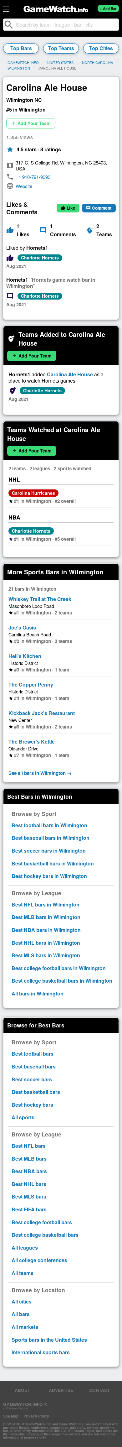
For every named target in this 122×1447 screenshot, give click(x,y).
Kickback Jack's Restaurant (41, 713)
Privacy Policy (36, 1416)
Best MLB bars (29, 1158)
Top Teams (61, 48)
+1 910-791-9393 (33, 177)
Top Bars (21, 48)
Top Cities (101, 48)
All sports (23, 1117)
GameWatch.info (23, 62)
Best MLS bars (29, 1196)
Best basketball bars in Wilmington (53, 863)
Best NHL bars (29, 1184)
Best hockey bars (32, 1104)
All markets (25, 1326)
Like (68, 208)
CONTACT (99, 1390)
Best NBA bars (29, 1171)
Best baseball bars (34, 1066)
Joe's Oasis (22, 627)
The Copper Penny (30, 684)
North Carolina (97, 62)
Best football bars (32, 1053)
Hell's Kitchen (24, 656)
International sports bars (41, 1352)
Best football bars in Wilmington (49, 825)
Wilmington (19, 68)
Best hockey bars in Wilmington (49, 876)
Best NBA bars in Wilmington (46, 929)
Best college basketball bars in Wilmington (62, 980)
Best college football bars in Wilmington (59, 968)
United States (60, 62)
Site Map (10, 1416)
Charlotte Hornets (40, 257)
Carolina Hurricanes (33, 493)
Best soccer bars (32, 1079)
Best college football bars (42, 1222)
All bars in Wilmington (38, 993)
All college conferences (39, 1260)
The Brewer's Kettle (31, 741)
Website (24, 186)
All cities (22, 1301)
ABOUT (22, 1390)
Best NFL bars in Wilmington (45, 904)
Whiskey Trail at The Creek (39, 599)
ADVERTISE (61, 1390)
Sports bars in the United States (49, 1339)
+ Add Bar (108, 8)
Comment (99, 208)
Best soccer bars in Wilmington (49, 850)
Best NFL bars (29, 1145)
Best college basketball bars (45, 1234)
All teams (22, 1273)
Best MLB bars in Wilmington (46, 917)
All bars (21, 1314)
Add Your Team (31, 123)
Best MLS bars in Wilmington (46, 955)
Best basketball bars (36, 1091)
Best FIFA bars (29, 1209)
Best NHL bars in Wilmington (46, 942)
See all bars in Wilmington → (40, 773)
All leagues (25, 1247)
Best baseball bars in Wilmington (50, 837)
